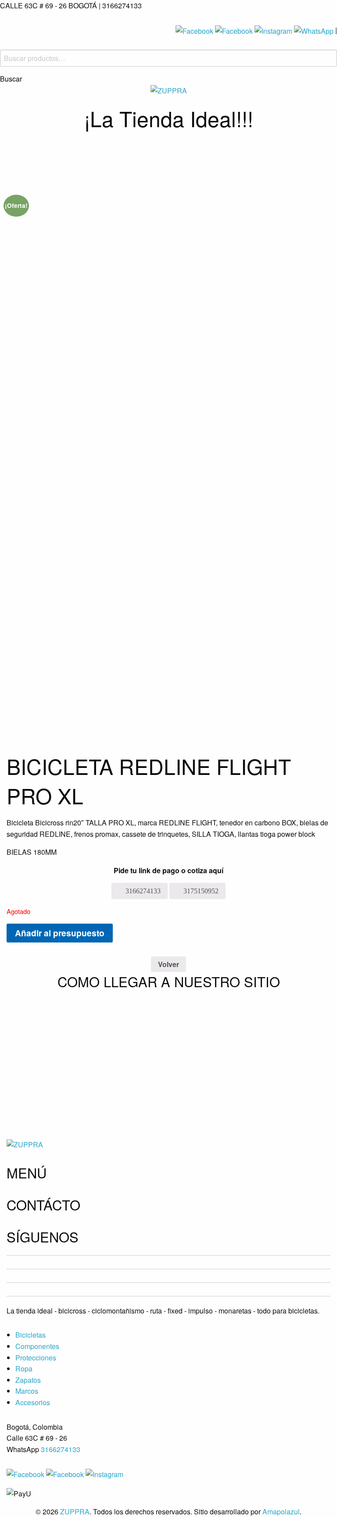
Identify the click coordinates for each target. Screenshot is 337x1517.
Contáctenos (225, 182)
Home (21, 151)
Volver (168, 964)
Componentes (136, 151)
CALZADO (309, 151)
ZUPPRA (75, 1511)
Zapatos (28, 1380)
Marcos (98, 182)
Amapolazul (281, 1511)
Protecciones (213, 151)
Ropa (268, 151)
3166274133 (60, 1449)
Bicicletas (68, 151)
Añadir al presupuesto (59, 933)
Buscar (11, 78)
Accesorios (155, 182)
